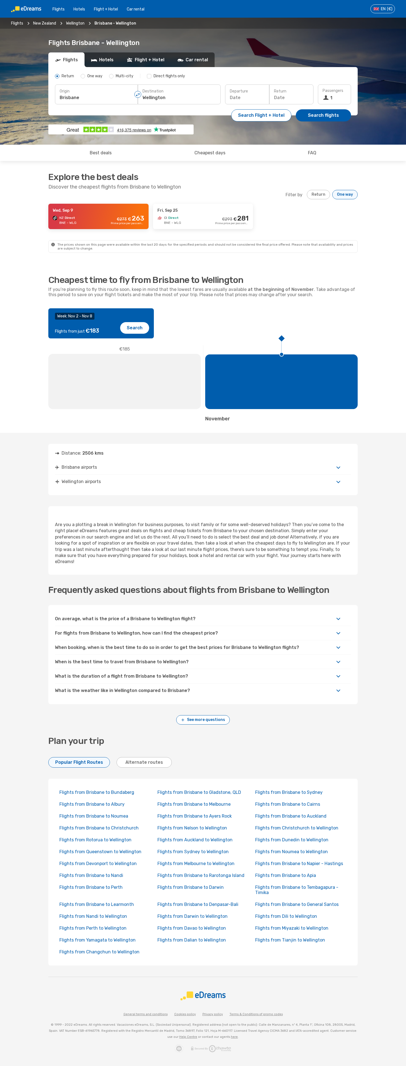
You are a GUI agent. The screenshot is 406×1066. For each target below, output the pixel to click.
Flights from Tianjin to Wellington (290, 940)
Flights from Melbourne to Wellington (195, 863)
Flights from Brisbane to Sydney (289, 792)
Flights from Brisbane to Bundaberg (96, 792)
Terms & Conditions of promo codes (256, 1014)
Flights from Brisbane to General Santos (297, 904)
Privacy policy (212, 1014)
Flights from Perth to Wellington (92, 928)
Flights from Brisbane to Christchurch (99, 828)
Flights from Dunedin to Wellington (291, 839)
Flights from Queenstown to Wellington (100, 851)
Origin (65, 91)
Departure (239, 91)
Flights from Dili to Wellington (286, 916)
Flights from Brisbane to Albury (92, 804)
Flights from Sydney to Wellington (193, 851)
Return (280, 91)
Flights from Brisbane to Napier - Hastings (299, 863)
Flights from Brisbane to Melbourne (194, 804)
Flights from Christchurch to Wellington (296, 828)
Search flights (323, 115)
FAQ (312, 152)
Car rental (135, 9)
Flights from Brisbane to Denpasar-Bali (197, 904)
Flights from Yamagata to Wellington (97, 940)
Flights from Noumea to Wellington (291, 851)
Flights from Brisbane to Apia (285, 875)
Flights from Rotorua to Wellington (95, 839)
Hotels (79, 9)
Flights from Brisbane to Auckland (290, 816)
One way (345, 194)
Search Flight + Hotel (261, 115)
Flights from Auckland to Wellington (195, 839)
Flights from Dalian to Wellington (191, 940)
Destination (153, 91)
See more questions (206, 719)
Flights (58, 9)
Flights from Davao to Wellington (191, 928)
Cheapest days (209, 152)
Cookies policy (185, 1014)
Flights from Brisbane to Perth (91, 887)
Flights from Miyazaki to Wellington (291, 928)
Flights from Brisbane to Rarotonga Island (200, 875)
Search (135, 327)
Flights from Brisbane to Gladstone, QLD (199, 792)
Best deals (101, 152)
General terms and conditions (145, 1014)
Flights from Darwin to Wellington (192, 916)
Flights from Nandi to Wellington (93, 916)
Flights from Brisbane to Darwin (190, 887)
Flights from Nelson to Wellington (192, 828)
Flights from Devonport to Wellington (98, 863)
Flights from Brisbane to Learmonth (96, 904)
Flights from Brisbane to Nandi (91, 875)
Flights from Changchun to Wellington (99, 951)
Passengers (333, 90)
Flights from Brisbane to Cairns (287, 804)
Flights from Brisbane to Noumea (93, 816)
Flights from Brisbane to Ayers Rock (194, 816)
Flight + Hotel (106, 9)
